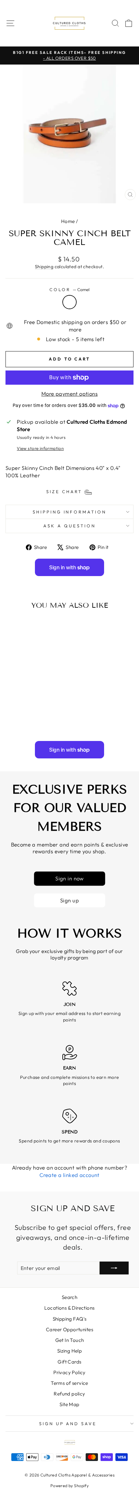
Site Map (69, 1404)
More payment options (69, 393)
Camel (69, 302)
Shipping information (70, 511)
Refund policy (69, 1394)
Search (69, 1297)
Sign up (69, 900)
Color (69, 289)
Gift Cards (69, 1362)
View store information (40, 448)
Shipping (44, 266)
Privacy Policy (69, 1372)
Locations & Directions (69, 1308)
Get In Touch (69, 1340)
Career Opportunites (69, 1329)
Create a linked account (69, 1175)
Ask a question (69, 525)
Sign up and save (68, 1423)
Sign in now (69, 878)
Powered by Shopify (69, 1485)
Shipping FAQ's (70, 1319)
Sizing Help (69, 1351)
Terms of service (69, 1383)
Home (68, 221)
